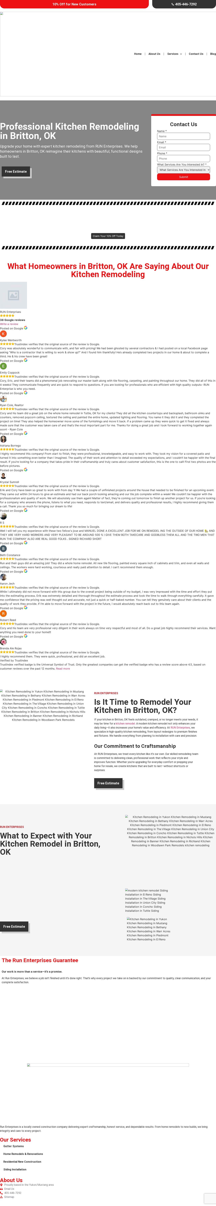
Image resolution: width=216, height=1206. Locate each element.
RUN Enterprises (180, 727)
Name (162, 131)
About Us (154, 53)
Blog (213, 53)
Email (161, 142)
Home (138, 53)
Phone (162, 153)
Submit (183, 177)
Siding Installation (14, 1169)
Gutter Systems (13, 1146)
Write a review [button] (9, 324)
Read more (63, 668)
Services (172, 53)
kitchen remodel (125, 723)
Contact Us (196, 53)
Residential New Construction (22, 1161)
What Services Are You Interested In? (182, 164)
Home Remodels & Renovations (23, 1154)
